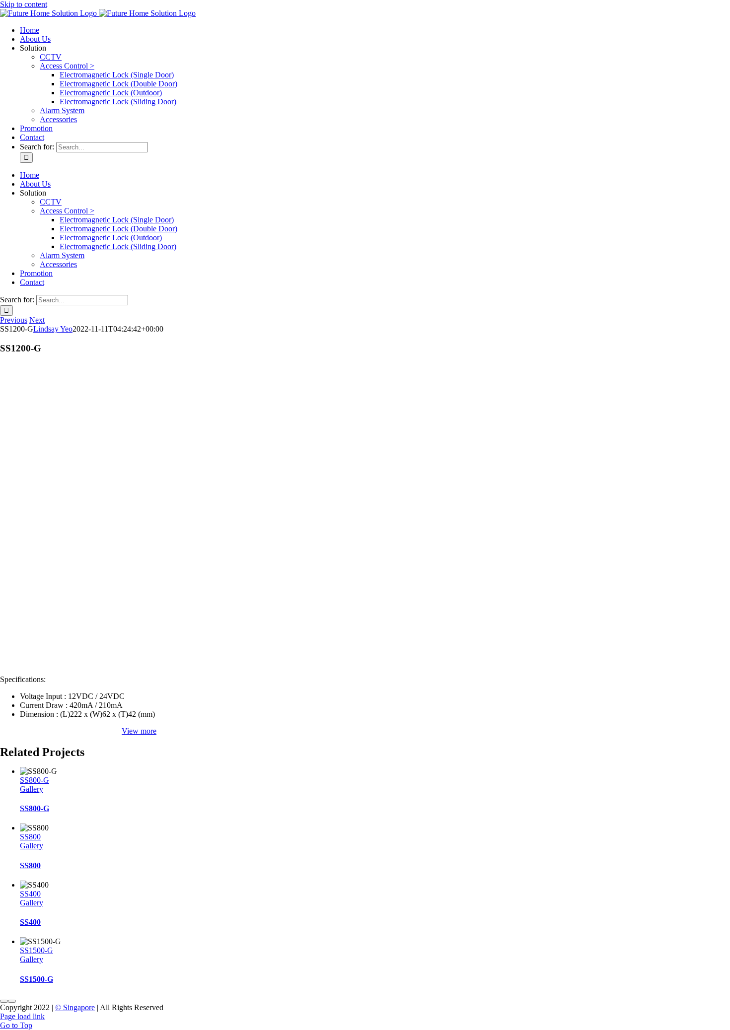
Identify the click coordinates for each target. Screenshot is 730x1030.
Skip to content (23, 4)
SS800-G (34, 780)
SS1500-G (36, 950)
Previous (13, 320)
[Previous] (4, 1001)
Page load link (22, 1016)
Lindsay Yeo (53, 329)
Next (37, 320)
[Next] (12, 1001)
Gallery (31, 789)
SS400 (30, 894)
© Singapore (75, 1007)
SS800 (30, 836)
